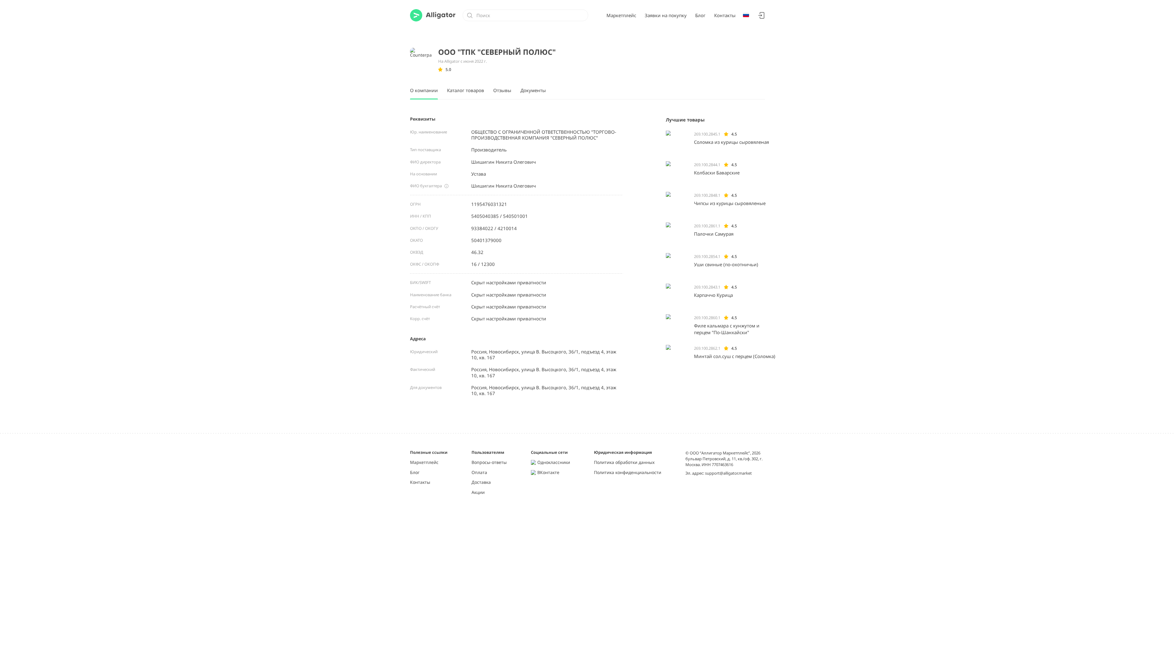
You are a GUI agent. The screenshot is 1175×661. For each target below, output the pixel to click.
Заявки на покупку (666, 15)
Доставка (481, 482)
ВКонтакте (548, 472)
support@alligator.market (728, 473)
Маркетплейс (621, 15)
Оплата (479, 472)
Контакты (725, 15)
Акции (478, 492)
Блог (700, 15)
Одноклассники (553, 462)
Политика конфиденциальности (627, 472)
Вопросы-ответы (489, 462)
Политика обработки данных (624, 462)
